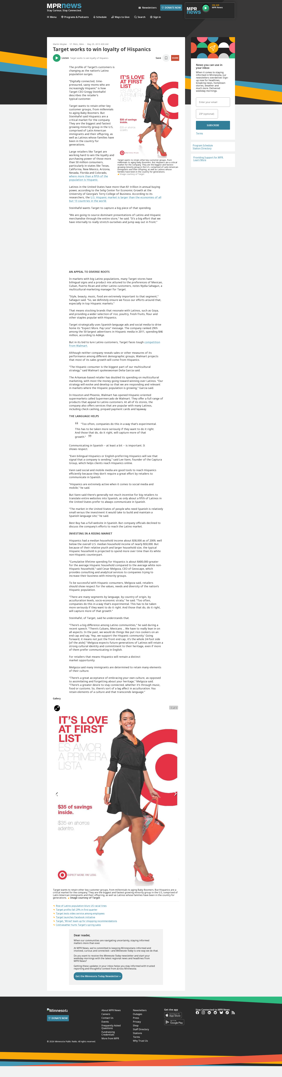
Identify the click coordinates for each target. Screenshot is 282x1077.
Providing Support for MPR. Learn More (208, 159)
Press (136, 1017)
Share (175, 57)
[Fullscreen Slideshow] (57, 708)
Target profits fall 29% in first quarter (76, 909)
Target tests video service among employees (80, 913)
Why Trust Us (140, 1040)
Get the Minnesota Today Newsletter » (98, 976)
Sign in (157, 17)
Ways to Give (122, 17)
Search (141, 17)
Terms (199, 133)
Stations (137, 1033)
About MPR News (111, 1010)
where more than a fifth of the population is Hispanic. (88, 177)
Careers (105, 1014)
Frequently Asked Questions (111, 1027)
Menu (53, 17)
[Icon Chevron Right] (175, 794)
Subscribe (213, 125)
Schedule (101, 17)
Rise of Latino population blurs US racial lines (81, 905)
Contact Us (107, 1017)
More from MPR (110, 1038)
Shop (136, 1025)
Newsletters (140, 1010)
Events (105, 1021)
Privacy (137, 1021)
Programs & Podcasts (76, 17)
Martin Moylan (60, 44)
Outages (137, 1014)
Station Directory (202, 148)
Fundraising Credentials (108, 1033)
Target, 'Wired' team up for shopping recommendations (86, 921)
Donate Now (171, 7)
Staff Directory (141, 1029)
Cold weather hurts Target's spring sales (78, 924)
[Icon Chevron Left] (56, 794)
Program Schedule (203, 145)
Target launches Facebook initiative (75, 917)
